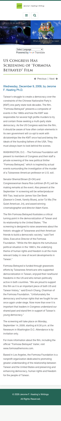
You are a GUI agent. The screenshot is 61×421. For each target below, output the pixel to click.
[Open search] (34, 15)
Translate (40, 53)
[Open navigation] (26, 15)
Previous (41, 79)
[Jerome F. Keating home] (30, 7)
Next (52, 79)
